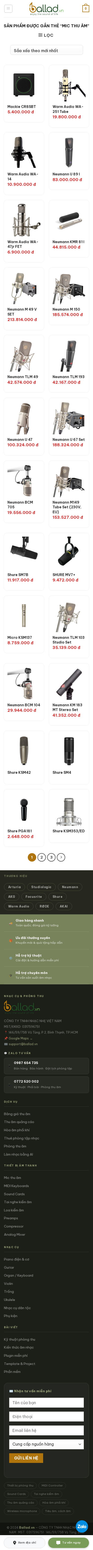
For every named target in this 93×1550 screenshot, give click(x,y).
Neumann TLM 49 (22, 377)
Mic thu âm (12, 1177)
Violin (8, 1283)
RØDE (44, 906)
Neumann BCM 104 (23, 705)
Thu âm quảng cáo (19, 1122)
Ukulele (9, 1299)
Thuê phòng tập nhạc (21, 1138)
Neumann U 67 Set (69, 439)
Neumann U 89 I (66, 174)
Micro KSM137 (19, 637)
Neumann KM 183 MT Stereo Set (67, 707)
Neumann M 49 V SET (22, 312)
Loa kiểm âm (14, 1210)
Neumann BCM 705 (20, 505)
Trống (9, 1291)
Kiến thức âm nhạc (19, 1347)
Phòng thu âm (15, 1146)
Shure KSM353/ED (69, 831)
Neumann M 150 (66, 309)
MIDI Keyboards (16, 1186)
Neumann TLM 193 (69, 377)
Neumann (70, 887)
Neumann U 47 (19, 439)
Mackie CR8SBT (21, 106)
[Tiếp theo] (61, 857)
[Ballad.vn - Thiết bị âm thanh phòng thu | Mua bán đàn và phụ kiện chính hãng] (46, 8)
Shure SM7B (17, 575)
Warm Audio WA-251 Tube (68, 109)
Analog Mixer (14, 1234)
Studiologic (41, 887)
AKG (11, 897)
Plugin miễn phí (16, 1355)
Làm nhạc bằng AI (18, 1154)
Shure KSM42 (19, 772)
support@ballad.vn (23, 1044)
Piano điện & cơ (16, 1259)
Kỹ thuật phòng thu (19, 1339)
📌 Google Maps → (18, 1038)
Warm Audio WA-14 (22, 176)
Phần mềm (12, 1371)
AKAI (64, 906)
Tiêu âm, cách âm (58, 1511)
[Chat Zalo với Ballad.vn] (82, 1526)
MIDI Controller (52, 1485)
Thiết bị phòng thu (20, 1485)
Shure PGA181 (19, 831)
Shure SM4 (62, 772)
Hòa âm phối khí (17, 1130)
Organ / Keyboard (18, 1275)
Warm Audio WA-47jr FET (22, 244)
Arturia (14, 887)
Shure (57, 897)
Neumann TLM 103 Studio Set (69, 640)
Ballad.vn (27, 1527)
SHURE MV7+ (64, 575)
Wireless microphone (22, 1511)
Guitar (9, 1267)
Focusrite (34, 897)
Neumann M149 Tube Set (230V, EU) (67, 507)
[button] (8, 9)
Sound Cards (14, 1194)
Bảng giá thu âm (17, 1114)
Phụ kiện (10, 1316)
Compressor (14, 1226)
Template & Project (19, 1363)
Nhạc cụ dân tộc (17, 1308)
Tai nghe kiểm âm (18, 1202)
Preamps (11, 1218)
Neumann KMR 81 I (68, 242)
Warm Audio (18, 906)
